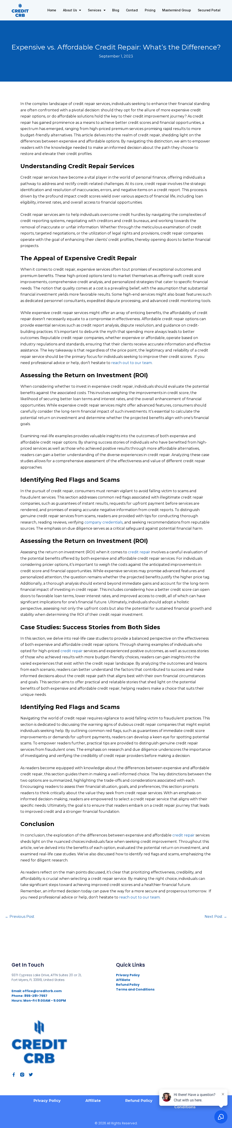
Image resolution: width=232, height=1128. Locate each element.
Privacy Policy (128, 975)
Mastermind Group (176, 10)
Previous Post (19, 916)
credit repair (139, 552)
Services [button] (94, 10)
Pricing (150, 10)
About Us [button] (70, 10)
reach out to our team (131, 363)
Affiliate (123, 980)
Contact (132, 10)
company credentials (103, 522)
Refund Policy (128, 984)
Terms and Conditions (135, 989)
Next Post (216, 916)
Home (51, 10)
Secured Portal (209, 10)
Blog (115, 10)
